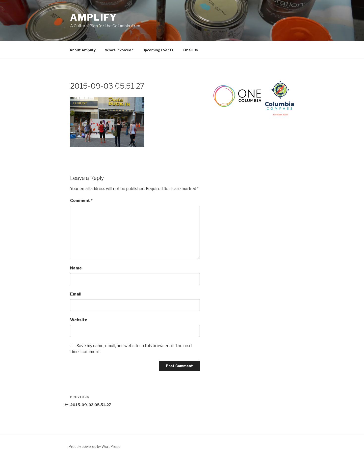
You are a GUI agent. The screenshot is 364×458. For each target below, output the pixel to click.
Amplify (93, 17)
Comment (81, 200)
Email (75, 294)
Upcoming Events (157, 50)
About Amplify (83, 50)
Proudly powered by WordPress (94, 446)
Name (76, 268)
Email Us (190, 50)
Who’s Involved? (119, 50)
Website (78, 320)
